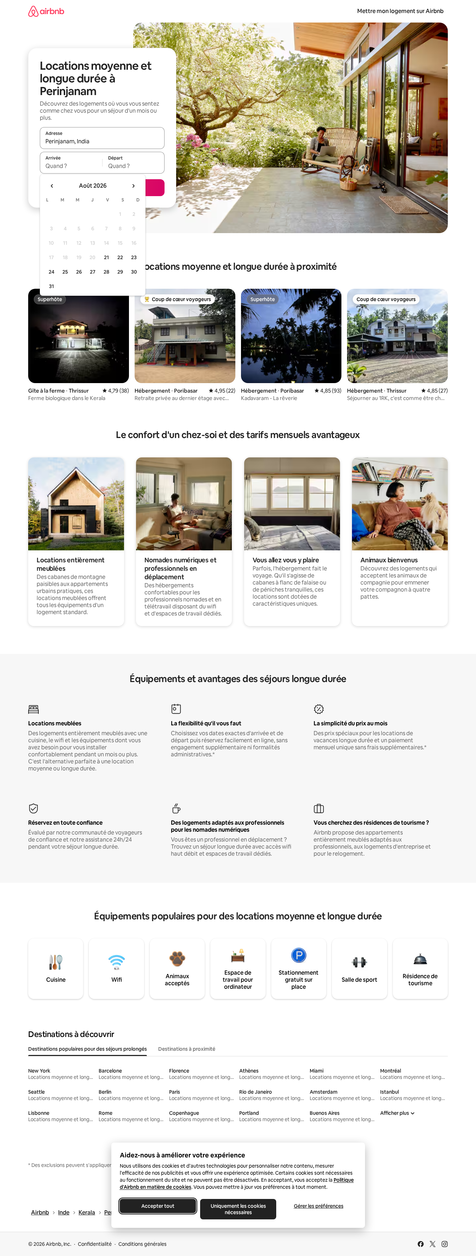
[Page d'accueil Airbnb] (46, 11)
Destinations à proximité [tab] (186, 1049)
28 (106, 272)
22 (120, 257)
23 (134, 257)
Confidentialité (95, 1244)
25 (65, 272)
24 (51, 272)
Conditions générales (142, 1244)
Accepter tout (157, 1206)
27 (92, 272)
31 (51, 286)
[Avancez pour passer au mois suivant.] (133, 186)
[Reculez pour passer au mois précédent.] (52, 186)
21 (106, 257)
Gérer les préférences (318, 1206)
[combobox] (102, 141)
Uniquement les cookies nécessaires (238, 1209)
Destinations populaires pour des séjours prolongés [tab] (87, 1049)
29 (120, 272)
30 (134, 272)
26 (79, 272)
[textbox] (71, 166)
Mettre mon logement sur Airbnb (400, 11)
